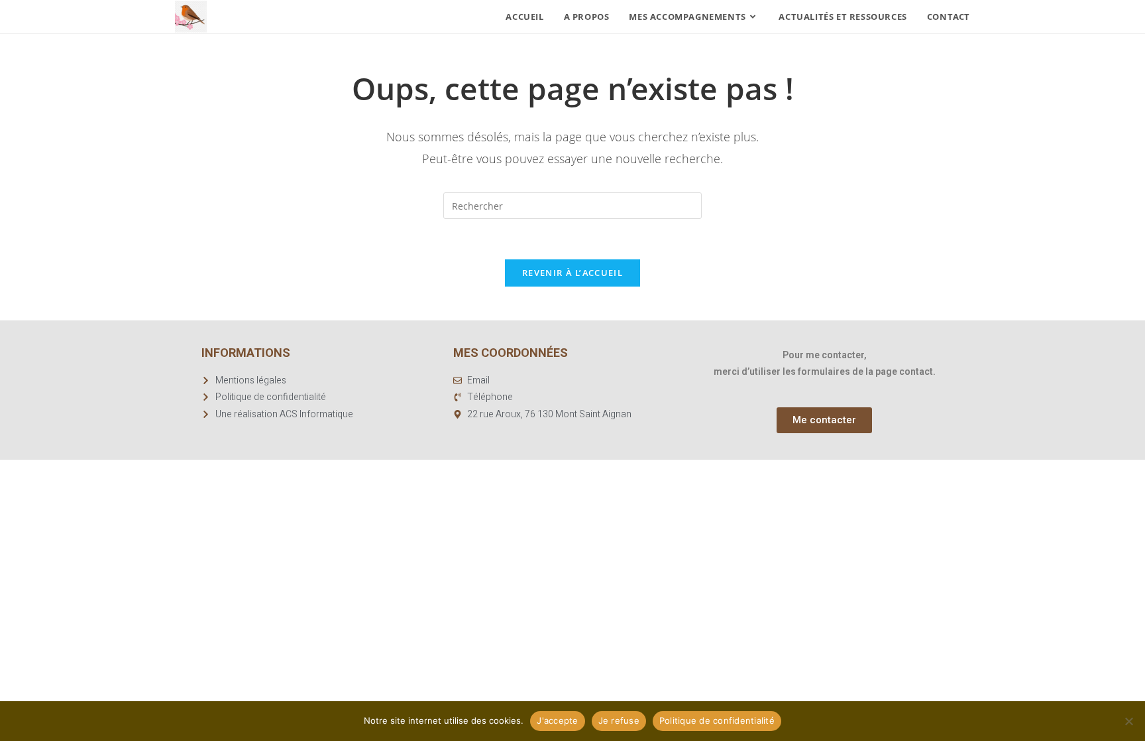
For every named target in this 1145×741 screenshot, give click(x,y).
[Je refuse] (1128, 721)
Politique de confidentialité (717, 720)
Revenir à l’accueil (572, 273)
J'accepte (557, 720)
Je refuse (618, 720)
